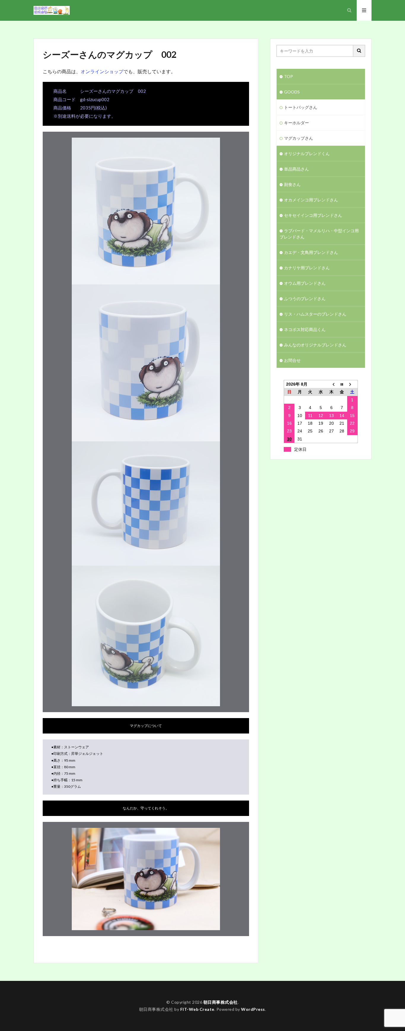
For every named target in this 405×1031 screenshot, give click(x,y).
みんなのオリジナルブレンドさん (315, 344)
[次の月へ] (352, 384)
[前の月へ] (331, 384)
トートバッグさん (300, 107)
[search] (359, 51)
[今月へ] (342, 384)
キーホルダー (296, 122)
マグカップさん (298, 138)
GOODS (292, 91)
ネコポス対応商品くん (305, 329)
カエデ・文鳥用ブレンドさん (311, 252)
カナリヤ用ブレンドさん (307, 267)
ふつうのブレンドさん (305, 298)
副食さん (292, 184)
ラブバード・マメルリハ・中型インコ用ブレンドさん (319, 233)
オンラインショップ (102, 71)
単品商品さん (296, 168)
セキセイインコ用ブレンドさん (313, 215)
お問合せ (292, 360)
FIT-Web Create (197, 1009)
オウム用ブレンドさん (305, 283)
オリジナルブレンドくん (307, 153)
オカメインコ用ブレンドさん (311, 199)
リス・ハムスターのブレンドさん (315, 313)
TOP (288, 76)
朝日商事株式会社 (220, 1002)
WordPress (253, 1009)
